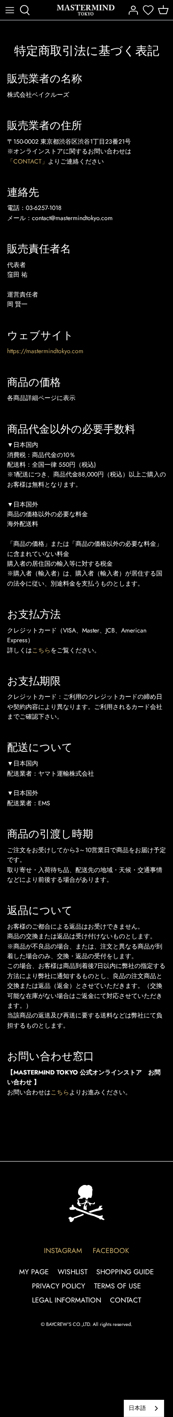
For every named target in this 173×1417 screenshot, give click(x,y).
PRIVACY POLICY (58, 1286)
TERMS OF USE (117, 1286)
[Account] (131, 10)
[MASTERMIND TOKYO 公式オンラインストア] (85, 9)
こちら (41, 650)
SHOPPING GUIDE (125, 1272)
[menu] (10, 10)
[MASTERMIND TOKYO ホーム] (86, 1203)
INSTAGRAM (63, 1251)
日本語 (137, 1408)
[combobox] (144, 1408)
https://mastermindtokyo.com (45, 351)
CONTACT (125, 1300)
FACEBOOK (111, 1251)
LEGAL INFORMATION (66, 1300)
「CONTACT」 (27, 161)
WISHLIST (72, 1272)
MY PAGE (34, 1272)
